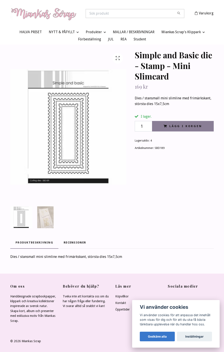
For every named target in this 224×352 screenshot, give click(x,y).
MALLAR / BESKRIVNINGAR (133, 33)
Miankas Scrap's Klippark (181, 33)
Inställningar (194, 336)
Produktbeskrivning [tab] (34, 243)
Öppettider (122, 310)
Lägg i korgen (185, 127)
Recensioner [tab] (75, 243)
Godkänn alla (157, 336)
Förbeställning (89, 40)
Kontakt (120, 304)
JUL (111, 40)
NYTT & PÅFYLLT (62, 33)
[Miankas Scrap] (61, 14)
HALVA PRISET (30, 33)
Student (140, 40)
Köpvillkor (122, 297)
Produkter (94, 33)
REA (124, 40)
